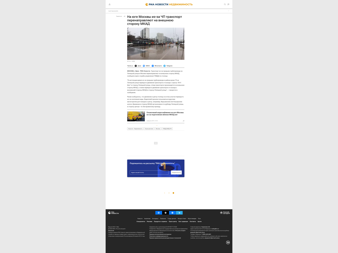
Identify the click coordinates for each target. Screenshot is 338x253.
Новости (139, 218)
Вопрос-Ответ (182, 218)
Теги (199, 218)
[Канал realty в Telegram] (179, 213)
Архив (199, 221)
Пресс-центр (173, 221)
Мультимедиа (192, 218)
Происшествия (149, 128)
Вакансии (111, 230)
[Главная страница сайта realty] (169, 4)
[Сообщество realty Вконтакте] (172, 213)
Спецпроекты (141, 221)
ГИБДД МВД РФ (167, 128)
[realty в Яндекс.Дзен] (165, 213)
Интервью (155, 218)
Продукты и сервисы (160, 221)
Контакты (193, 221)
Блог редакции (183, 221)
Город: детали (172, 218)
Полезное (163, 218)
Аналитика (147, 218)
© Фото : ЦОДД (131, 61)
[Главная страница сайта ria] (156, 4)
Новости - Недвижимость (135, 128)
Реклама (149, 221)
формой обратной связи (197, 232)
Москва (158, 128)
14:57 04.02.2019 (113, 11)
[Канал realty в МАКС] (158, 213)
